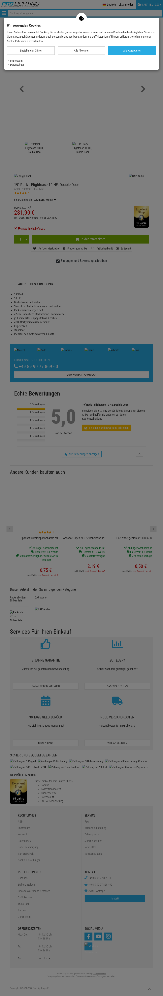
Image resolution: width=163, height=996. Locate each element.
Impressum (16, 60)
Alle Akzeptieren (132, 50)
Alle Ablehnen (81, 50)
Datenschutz (17, 64)
